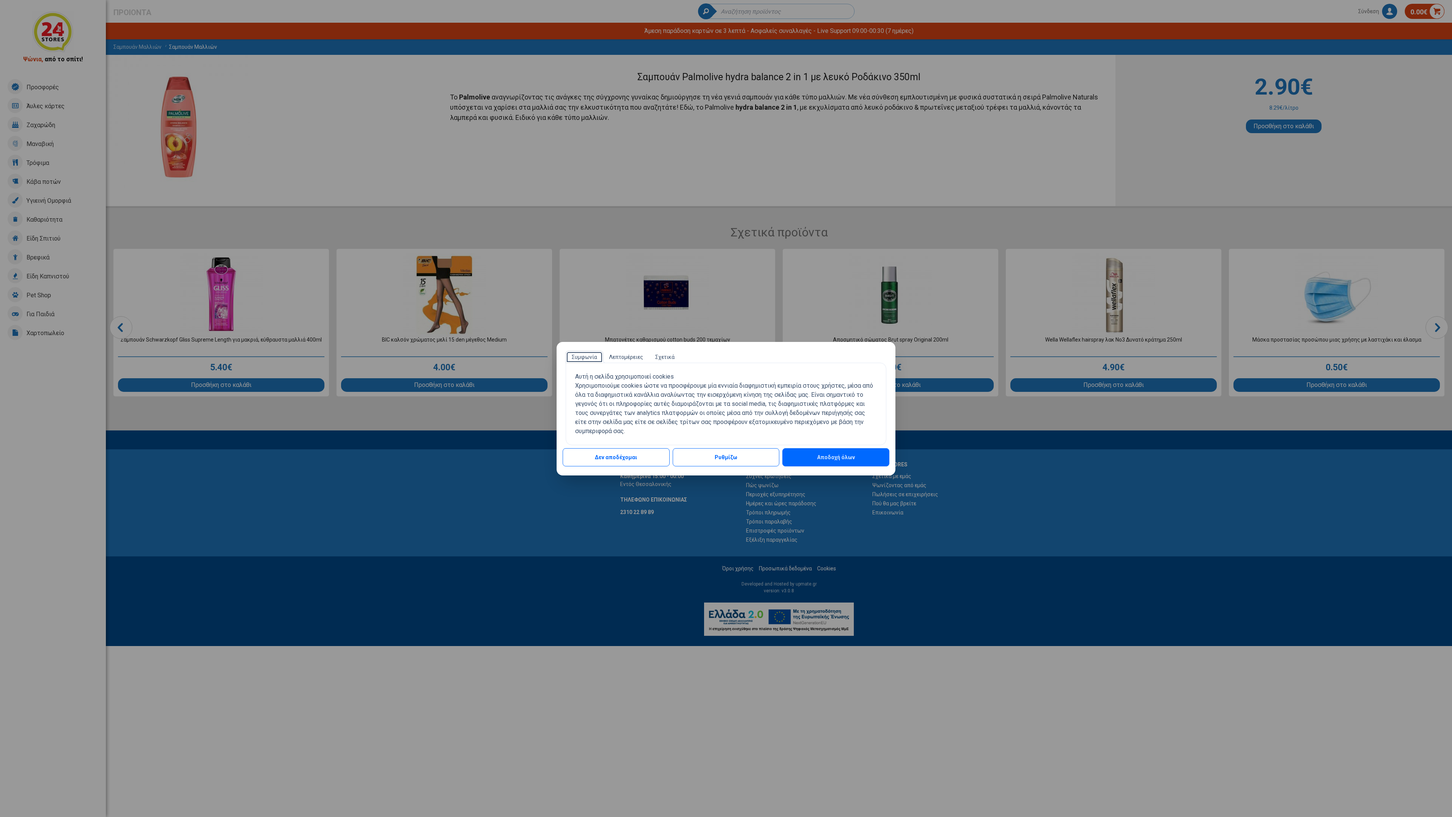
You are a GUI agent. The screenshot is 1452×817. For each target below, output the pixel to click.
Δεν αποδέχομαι (616, 457)
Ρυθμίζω (726, 457)
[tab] (584, 357)
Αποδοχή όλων (836, 457)
